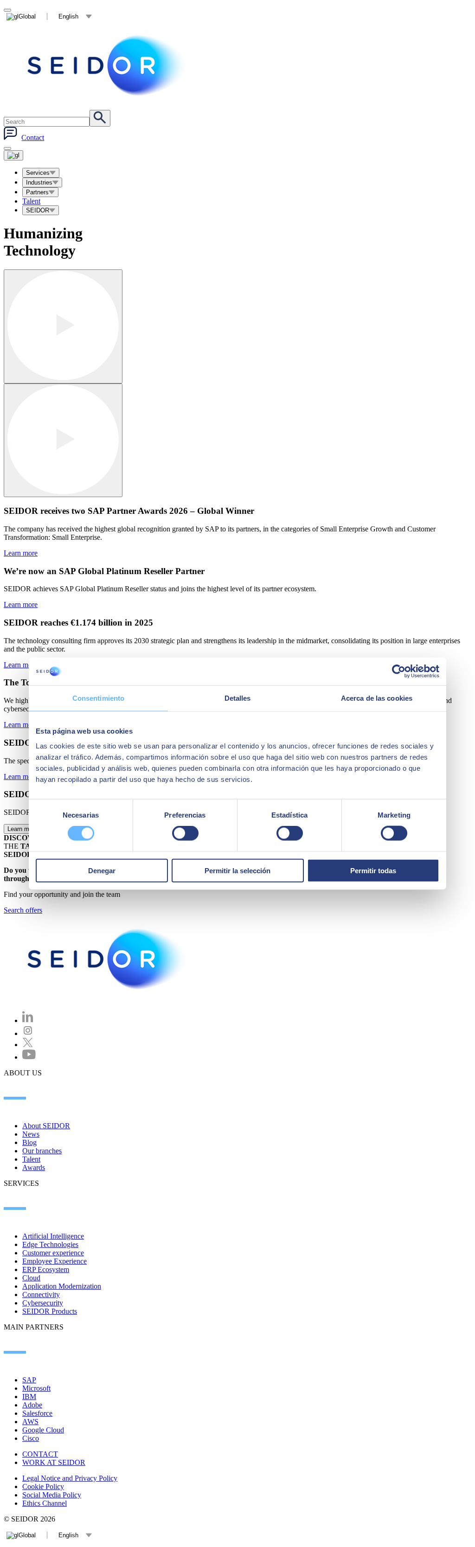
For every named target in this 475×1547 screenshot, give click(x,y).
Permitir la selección (237, 870)
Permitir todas (373, 870)
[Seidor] (108, 959)
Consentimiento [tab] (98, 698)
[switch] (185, 833)
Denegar (102, 870)
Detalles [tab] (238, 698)
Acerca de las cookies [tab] (376, 698)
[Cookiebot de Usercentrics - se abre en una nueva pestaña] (398, 671)
